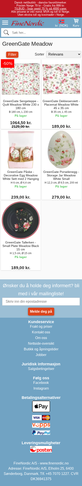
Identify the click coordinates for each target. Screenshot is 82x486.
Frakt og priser (41, 326)
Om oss (41, 338)
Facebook (41, 383)
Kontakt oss (41, 332)
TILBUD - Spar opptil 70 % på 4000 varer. (40, 8)
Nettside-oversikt (41, 343)
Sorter (39, 54)
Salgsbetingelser (41, 369)
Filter (12, 54)
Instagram (41, 388)
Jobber (41, 355)
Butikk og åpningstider (41, 349)
